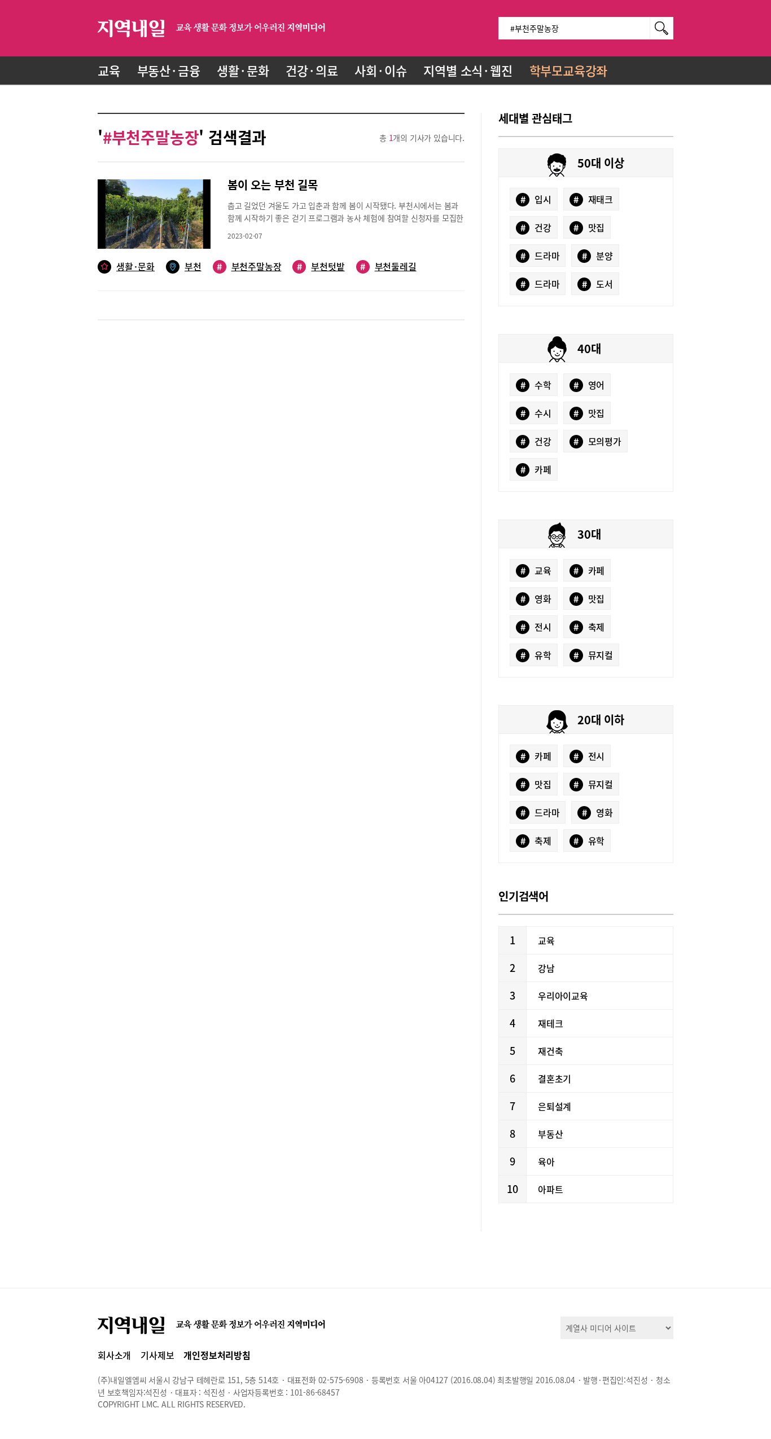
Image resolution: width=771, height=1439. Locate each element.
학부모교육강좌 (568, 70)
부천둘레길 (388, 266)
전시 (535, 626)
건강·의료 (312, 70)
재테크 (550, 1023)
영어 (588, 384)
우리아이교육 (563, 995)
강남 (546, 968)
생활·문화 (243, 70)
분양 (597, 255)
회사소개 (114, 1355)
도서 (597, 284)
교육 (109, 70)
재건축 (550, 1051)
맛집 (588, 227)
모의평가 (597, 441)
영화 (535, 598)
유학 (535, 655)
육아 (546, 1161)
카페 (535, 469)
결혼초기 (554, 1078)
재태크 (593, 199)
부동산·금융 (168, 70)
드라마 (540, 255)
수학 (535, 384)
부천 (193, 266)
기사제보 (157, 1355)
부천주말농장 (249, 266)
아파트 (550, 1189)
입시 (535, 199)
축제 (588, 626)
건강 (535, 227)
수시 (535, 413)
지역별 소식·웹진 (467, 70)
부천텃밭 (320, 266)
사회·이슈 (380, 70)
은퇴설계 (554, 1106)
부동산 (550, 1134)
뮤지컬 (593, 655)
